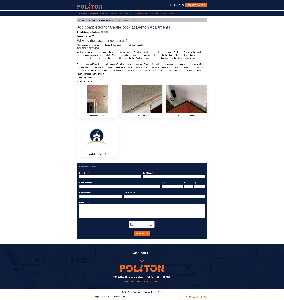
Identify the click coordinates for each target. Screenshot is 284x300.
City (163, 183)
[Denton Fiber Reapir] (186, 99)
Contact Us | (146, 292)
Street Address (85, 183)
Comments (84, 202)
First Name (84, 173)
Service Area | (127, 292)
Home (83, 13)
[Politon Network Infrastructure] (89, 5)
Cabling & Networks (98, 13)
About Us (174, 13)
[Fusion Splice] (142, 99)
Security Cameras (158, 13)
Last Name (148, 173)
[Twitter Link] (190, 297)
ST (185, 183)
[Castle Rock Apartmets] (97, 137)
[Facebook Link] (187, 297)
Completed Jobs (106, 20)
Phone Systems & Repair (121, 13)
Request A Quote (196, 5)
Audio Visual (141, 13)
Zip (195, 183)
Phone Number (86, 192)
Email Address (130, 192)
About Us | (137, 292)
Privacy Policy (156, 292)
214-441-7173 (177, 5)
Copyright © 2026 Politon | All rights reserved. (108, 297)
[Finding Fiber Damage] (97, 99)
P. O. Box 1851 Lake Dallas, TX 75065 (134, 277)
